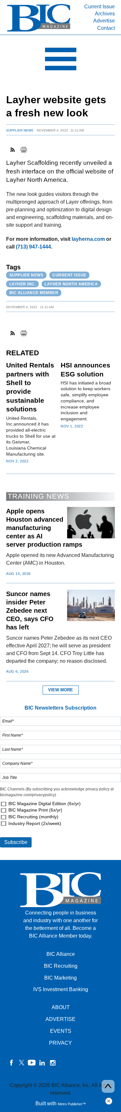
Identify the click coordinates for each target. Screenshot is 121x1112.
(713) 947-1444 (33, 246)
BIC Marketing (60, 978)
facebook (11, 1062)
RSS (13, 150)
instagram (52, 1062)
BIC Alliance (60, 954)
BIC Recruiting (60, 966)
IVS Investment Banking (60, 989)
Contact (106, 28)
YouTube (32, 1062)
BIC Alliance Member (33, 293)
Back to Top (108, 1086)
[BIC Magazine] (38, 31)
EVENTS (60, 1031)
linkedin (42, 1062)
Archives (105, 13)
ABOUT (61, 1007)
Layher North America (71, 284)
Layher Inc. (22, 284)
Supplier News (19, 130)
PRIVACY (60, 1043)
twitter (21, 1062)
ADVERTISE (60, 1019)
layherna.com (88, 239)
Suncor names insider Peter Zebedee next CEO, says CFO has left (30, 610)
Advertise (104, 20)
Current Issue (99, 6)
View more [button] (60, 689)
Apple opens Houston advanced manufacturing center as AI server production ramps (44, 528)
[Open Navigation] (60, 61)
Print (23, 150)
